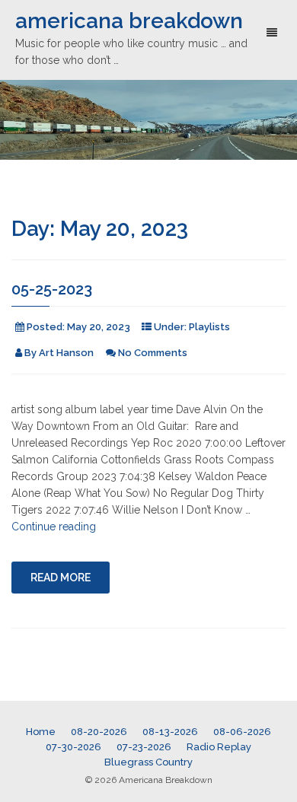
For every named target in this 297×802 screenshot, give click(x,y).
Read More (60, 577)
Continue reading (53, 526)
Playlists (209, 327)
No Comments (152, 352)
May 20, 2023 (98, 327)
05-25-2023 (51, 289)
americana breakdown (129, 20)
